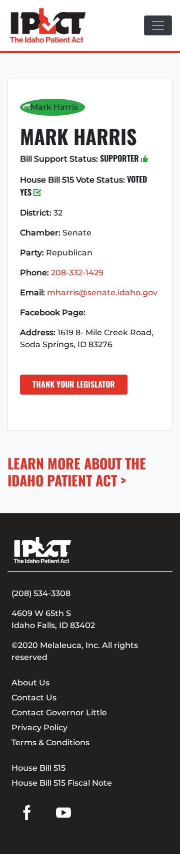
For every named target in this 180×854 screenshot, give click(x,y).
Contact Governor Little (59, 712)
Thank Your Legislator (73, 384)
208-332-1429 (77, 272)
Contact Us (34, 697)
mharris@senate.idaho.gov (102, 292)
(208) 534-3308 (41, 593)
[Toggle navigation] (158, 25)
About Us (31, 682)
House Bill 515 (39, 768)
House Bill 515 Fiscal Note (62, 783)
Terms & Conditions (51, 742)
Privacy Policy (40, 727)
